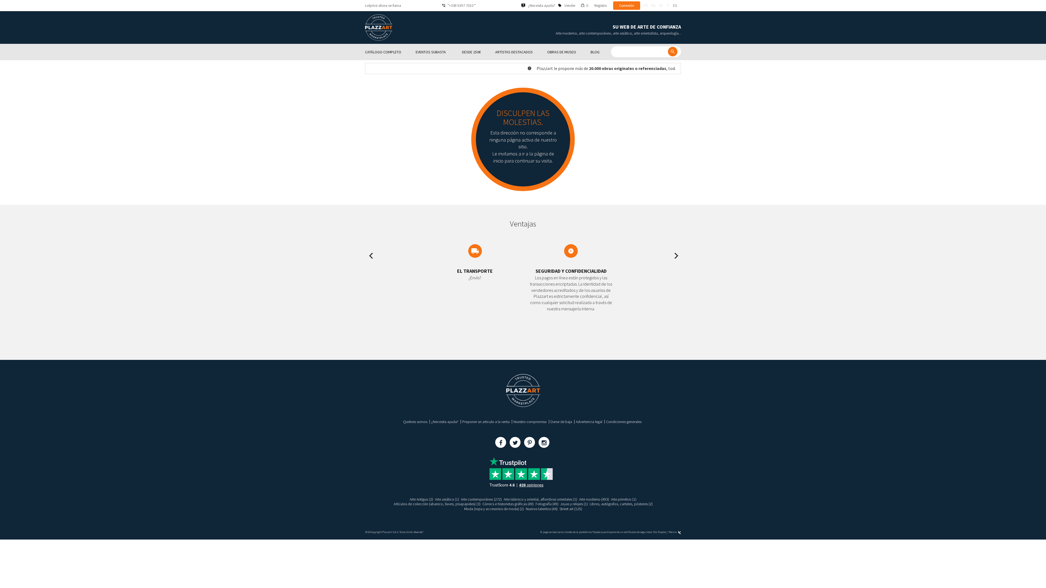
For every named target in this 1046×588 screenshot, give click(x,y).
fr (645, 5)
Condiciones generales (623, 421)
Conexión (626, 5)
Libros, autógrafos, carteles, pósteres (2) (621, 503)
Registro (600, 5)
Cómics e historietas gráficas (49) (508, 503)
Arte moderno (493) (594, 499)
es (675, 5)
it (668, 5)
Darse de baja (561, 421)
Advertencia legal (589, 421)
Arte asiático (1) (447, 499)
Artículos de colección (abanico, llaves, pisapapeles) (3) (437, 503)
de (661, 5)
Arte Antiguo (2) (421, 499)
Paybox (662, 532)
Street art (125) (571, 508)
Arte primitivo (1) (623, 499)
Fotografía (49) (547, 503)
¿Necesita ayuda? (444, 421)
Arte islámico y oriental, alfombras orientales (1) (540, 499)
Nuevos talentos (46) (542, 508)
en (653, 5)
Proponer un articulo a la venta (486, 421)
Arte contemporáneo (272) (481, 499)
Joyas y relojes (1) (574, 503)
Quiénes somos (415, 421)
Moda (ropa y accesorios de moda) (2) (494, 508)
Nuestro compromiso (530, 421)
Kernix (673, 532)
